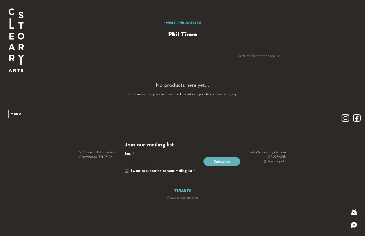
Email (129, 154)
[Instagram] (345, 118)
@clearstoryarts (274, 161)
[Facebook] (357, 118)
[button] (16, 40)
